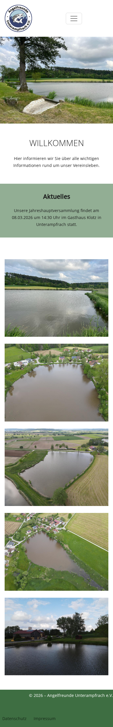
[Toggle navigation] (74, 18)
